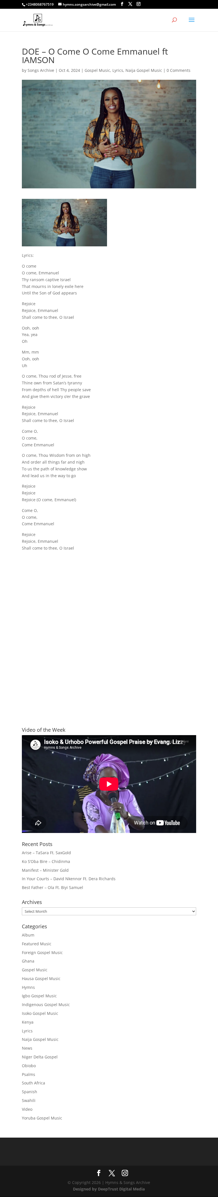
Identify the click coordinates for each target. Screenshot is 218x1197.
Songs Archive (41, 70)
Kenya (27, 1022)
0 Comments (178, 70)
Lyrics (117, 70)
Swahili (28, 1100)
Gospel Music (97, 70)
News (27, 1048)
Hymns (28, 987)
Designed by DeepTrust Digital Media (109, 1189)
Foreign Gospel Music (42, 952)
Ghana (28, 961)
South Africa (33, 1083)
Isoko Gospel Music (40, 1013)
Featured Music (36, 943)
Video (27, 1109)
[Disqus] (109, 628)
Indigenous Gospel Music (46, 1004)
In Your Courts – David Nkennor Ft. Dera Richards (69, 878)
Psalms (28, 1074)
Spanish (29, 1091)
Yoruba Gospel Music (42, 1118)
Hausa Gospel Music (41, 978)
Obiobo (29, 1065)
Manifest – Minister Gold (45, 870)
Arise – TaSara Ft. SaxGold (46, 852)
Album (28, 935)
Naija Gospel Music (143, 70)
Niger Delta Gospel (40, 1057)
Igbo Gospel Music (39, 995)
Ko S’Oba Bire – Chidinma (46, 861)
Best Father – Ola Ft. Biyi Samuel (52, 887)
